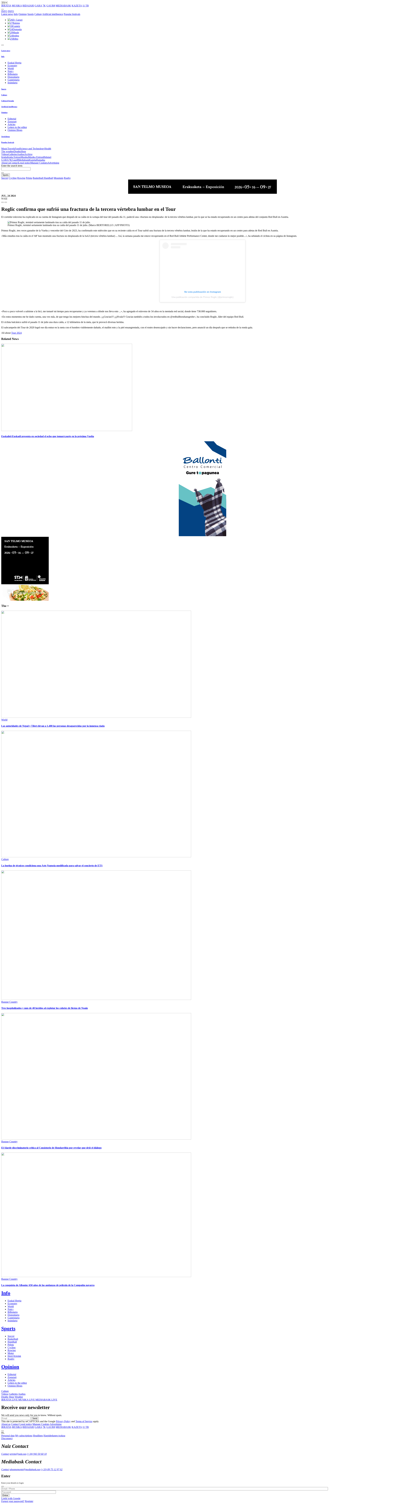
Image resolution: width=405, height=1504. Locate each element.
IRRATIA (6, 5)
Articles (11, 124)
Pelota (29, 178)
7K (44, 5)
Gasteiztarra (13, 79)
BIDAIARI (28, 5)
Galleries (12, 154)
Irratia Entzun (14, 157)
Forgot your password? (12, 1501)
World (11, 68)
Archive (28, 154)
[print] (2, 202)
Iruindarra (12, 82)
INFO (4, 11)
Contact (14, 162)
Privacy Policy (63, 1421)
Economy (12, 65)
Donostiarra (13, 77)
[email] (5, 202)
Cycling (13, 178)
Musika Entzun (35, 157)
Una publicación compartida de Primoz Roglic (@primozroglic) (202, 297)
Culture (38, 14)
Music (4, 148)
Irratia (4, 157)
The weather (7, 151)
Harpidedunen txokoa (54, 1435)
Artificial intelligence (52, 14)
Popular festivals (72, 14)
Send (34, 1418)
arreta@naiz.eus (18, 1454)
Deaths (17, 151)
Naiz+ (11, 71)
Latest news (7, 14)
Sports (30, 14)
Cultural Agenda (7, 101)
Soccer (4, 178)
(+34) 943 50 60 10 (37, 1454)
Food (17, 148)
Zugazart (12, 121)
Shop (23, 151)
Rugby (67, 178)
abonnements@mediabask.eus (25, 1469)
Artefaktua (5, 136)
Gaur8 (15, 160)
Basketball (38, 178)
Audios (20, 154)
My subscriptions (23, 1435)
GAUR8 (50, 5)
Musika (24, 157)
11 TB (85, 5)
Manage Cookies (39, 162)
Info (16, 14)
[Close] (2, 1486)
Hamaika (40, 160)
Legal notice (24, 162)
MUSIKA (17, 5)
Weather (19, 1396)
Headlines (38, 1435)
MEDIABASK (63, 5)
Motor (11, 1353)
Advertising (53, 162)
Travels (11, 148)
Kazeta (32, 160)
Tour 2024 (16, 333)
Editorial (12, 118)
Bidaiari (47, 157)
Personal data (8, 1435)
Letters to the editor (17, 127)
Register (29, 1501)
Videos (4, 154)
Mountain (58, 178)
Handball (48, 178)
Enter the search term (11, 165)
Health (47, 148)
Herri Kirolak (14, 1356)
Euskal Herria (14, 62)
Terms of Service (83, 1421)
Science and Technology (32, 148)
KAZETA (77, 5)
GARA (38, 5)
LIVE (9, 1399)
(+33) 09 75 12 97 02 (51, 1469)
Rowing (21, 178)
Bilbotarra (13, 74)
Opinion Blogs (15, 130)
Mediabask (23, 160)
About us (5, 162)
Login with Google (10, 1498)
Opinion (23, 14)
